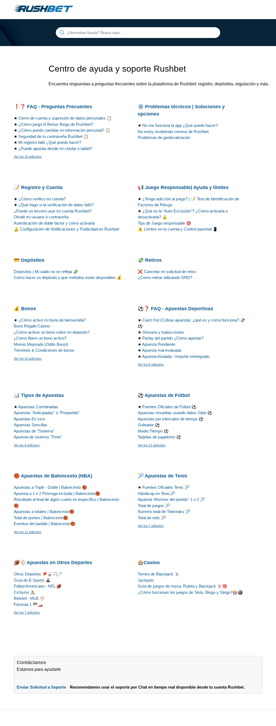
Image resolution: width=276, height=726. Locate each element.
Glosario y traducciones (163, 332)
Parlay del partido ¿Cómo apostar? (172, 338)
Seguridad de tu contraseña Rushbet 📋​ (53, 136)
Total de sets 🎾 (152, 517)
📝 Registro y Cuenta (38, 187)
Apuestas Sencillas (30, 425)
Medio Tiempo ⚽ (153, 431)
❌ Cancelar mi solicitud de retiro (167, 271)
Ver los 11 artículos (27, 532)
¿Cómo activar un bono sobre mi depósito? (51, 332)
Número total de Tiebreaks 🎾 (164, 511)
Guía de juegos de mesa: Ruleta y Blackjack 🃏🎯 (182, 586)
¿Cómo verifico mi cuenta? (42, 199)
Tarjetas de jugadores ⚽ (159, 437)
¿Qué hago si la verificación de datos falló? (56, 205)
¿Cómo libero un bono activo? (40, 338)
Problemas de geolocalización (164, 137)
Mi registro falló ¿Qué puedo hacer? (49, 142)
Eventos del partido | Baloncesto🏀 (44, 523)
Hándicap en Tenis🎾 (156, 493)
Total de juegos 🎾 (154, 505)
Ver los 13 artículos (151, 445)
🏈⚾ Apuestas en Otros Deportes (53, 562)
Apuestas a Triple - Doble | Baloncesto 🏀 (50, 487)
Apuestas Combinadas (38, 406)
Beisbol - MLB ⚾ (29, 598)
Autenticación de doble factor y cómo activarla (54, 223)
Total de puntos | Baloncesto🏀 (41, 517)
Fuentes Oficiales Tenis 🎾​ (165, 487)
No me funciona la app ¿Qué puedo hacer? (180, 125)
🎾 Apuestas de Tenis (162, 476)
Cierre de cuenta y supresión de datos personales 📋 (65, 118)
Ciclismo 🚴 (24, 592)
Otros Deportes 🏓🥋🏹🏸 (38, 574)
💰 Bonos (25, 308)
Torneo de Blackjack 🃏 (159, 574)
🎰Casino (149, 562)
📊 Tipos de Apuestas (39, 395)
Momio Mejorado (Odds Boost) (41, 344)
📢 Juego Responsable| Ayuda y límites (183, 187)
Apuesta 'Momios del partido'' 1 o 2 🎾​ (171, 499)
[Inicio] (43, 12)
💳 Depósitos (29, 260)
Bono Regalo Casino (32, 326)
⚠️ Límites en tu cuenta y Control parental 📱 (178, 229)
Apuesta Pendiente (158, 344)
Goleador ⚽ (149, 425)
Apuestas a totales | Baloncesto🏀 (44, 511)
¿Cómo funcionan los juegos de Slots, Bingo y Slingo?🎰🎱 (190, 592)
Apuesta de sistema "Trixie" (38, 437)
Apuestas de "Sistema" (34, 431)
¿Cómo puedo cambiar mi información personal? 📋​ (64, 130)
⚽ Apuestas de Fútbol (164, 395)
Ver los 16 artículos (28, 157)
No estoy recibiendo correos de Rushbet (173, 131)
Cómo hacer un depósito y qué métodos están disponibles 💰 (68, 277)
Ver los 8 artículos (151, 365)
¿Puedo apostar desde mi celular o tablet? (55, 148)
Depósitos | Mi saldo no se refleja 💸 (46, 271)
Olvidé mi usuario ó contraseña (41, 217)
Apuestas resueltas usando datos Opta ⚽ (175, 412)
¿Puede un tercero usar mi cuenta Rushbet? (53, 211)
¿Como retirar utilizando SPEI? (165, 277)
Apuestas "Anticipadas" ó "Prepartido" (47, 412)
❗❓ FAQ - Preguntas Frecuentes (53, 106)
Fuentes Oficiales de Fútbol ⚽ (169, 406)
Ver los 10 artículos (28, 359)
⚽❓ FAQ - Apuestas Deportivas (175, 308)
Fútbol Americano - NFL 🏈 (37, 586)
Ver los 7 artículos (151, 526)
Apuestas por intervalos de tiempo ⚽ (171, 419)
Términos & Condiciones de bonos (44, 350)
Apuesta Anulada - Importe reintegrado (175, 356)
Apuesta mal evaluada (161, 350)
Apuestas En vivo (29, 419)
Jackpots (146, 580)
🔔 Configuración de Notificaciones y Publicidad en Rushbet (66, 229)
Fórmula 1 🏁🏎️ (28, 604)
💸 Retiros (150, 260)
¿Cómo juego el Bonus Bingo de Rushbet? (55, 124)
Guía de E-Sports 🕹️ (32, 580)
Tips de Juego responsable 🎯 (164, 223)
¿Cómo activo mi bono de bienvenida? (52, 320)
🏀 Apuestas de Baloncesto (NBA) (53, 476)
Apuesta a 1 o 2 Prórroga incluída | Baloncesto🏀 (57, 493)
